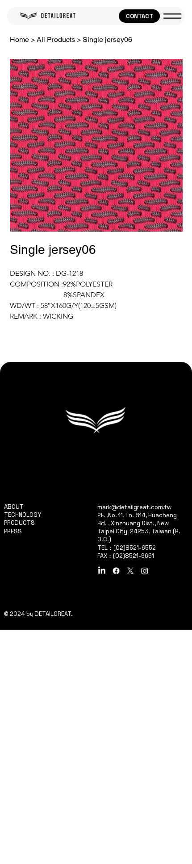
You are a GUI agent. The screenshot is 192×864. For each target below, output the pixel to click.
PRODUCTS (19, 523)
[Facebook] (116, 570)
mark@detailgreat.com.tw (134, 507)
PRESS (13, 531)
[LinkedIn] (101, 570)
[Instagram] (144, 570)
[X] (130, 570)
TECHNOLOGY (22, 515)
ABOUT (14, 507)
